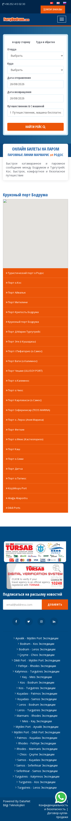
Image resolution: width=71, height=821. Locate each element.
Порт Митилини (17, 302)
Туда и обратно (45, 42)
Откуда (11, 49)
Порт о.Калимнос (18, 380)
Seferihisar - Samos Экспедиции (37, 771)
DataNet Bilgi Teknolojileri (16, 803)
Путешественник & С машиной (25, 106)
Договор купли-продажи (57, 815)
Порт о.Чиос (15, 390)
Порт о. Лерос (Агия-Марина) (25, 419)
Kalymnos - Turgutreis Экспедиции (37, 671)
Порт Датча (15, 468)
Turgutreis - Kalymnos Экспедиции (37, 776)
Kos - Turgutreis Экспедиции (37, 688)
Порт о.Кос (14, 282)
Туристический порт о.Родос (25, 273)
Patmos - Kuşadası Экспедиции (37, 738)
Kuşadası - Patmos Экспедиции (37, 693)
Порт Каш (13, 449)
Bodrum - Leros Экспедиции (37, 649)
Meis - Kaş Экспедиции (37, 721)
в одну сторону (21, 42)
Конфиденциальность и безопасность (53, 807)
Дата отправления (19, 78)
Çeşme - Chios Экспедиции (37, 655)
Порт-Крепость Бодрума (23, 312)
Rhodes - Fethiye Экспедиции (37, 743)
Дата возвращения (19, 92)
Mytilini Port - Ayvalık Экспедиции (37, 727)
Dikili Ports (13, 508)
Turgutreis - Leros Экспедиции (37, 787)
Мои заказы (54, 9)
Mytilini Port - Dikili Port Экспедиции (37, 732)
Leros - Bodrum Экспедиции (37, 704)
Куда (10, 63)
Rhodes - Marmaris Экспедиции (37, 749)
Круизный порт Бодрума (23, 322)
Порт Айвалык (16, 292)
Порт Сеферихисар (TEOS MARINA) (28, 410)
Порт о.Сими (15, 459)
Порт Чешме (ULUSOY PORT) (24, 370)
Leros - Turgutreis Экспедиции (37, 710)
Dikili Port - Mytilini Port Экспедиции (37, 660)
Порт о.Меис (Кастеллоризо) (25, 439)
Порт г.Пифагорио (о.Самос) (24, 351)
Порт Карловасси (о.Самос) (24, 400)
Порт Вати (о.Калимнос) (22, 361)
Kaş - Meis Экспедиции (37, 677)
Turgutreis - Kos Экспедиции (37, 782)
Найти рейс (34, 127)
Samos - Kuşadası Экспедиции (37, 760)
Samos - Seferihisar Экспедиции (37, 765)
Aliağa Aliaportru (17, 498)
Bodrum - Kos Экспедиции (37, 644)
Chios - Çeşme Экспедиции (37, 754)
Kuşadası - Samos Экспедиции (37, 699)
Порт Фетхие (15, 429)
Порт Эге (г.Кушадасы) (21, 341)
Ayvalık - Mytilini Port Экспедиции (37, 638)
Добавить (55, 604)
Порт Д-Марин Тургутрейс (23, 331)
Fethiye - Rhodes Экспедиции (37, 666)
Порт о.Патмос (16, 478)
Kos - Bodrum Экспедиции (37, 682)
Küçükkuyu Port (17, 488)
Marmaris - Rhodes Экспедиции (37, 716)
